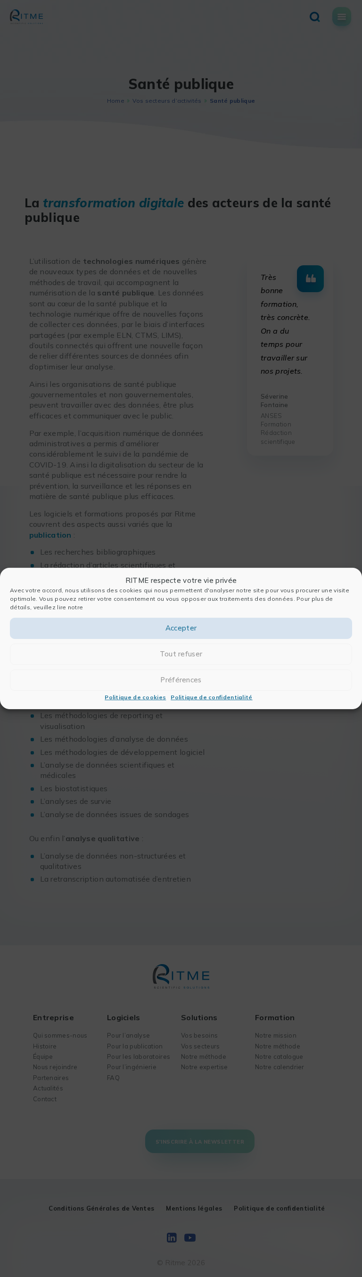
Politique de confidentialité (211, 697)
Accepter (181, 627)
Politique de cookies (135, 697)
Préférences (180, 679)
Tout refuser (181, 653)
